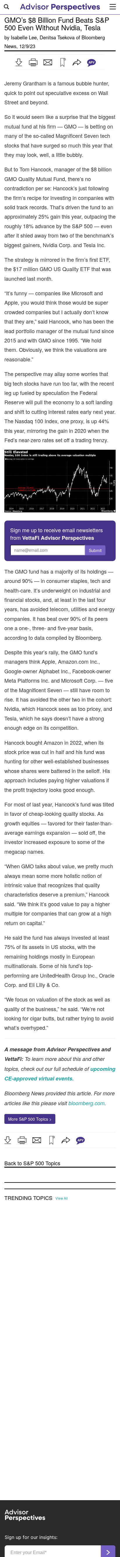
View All (61, 1198)
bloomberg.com (86, 1103)
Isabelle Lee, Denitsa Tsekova (43, 37)
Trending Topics (28, 1198)
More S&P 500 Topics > (30, 1119)
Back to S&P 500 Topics (32, 1163)
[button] (18, 62)
